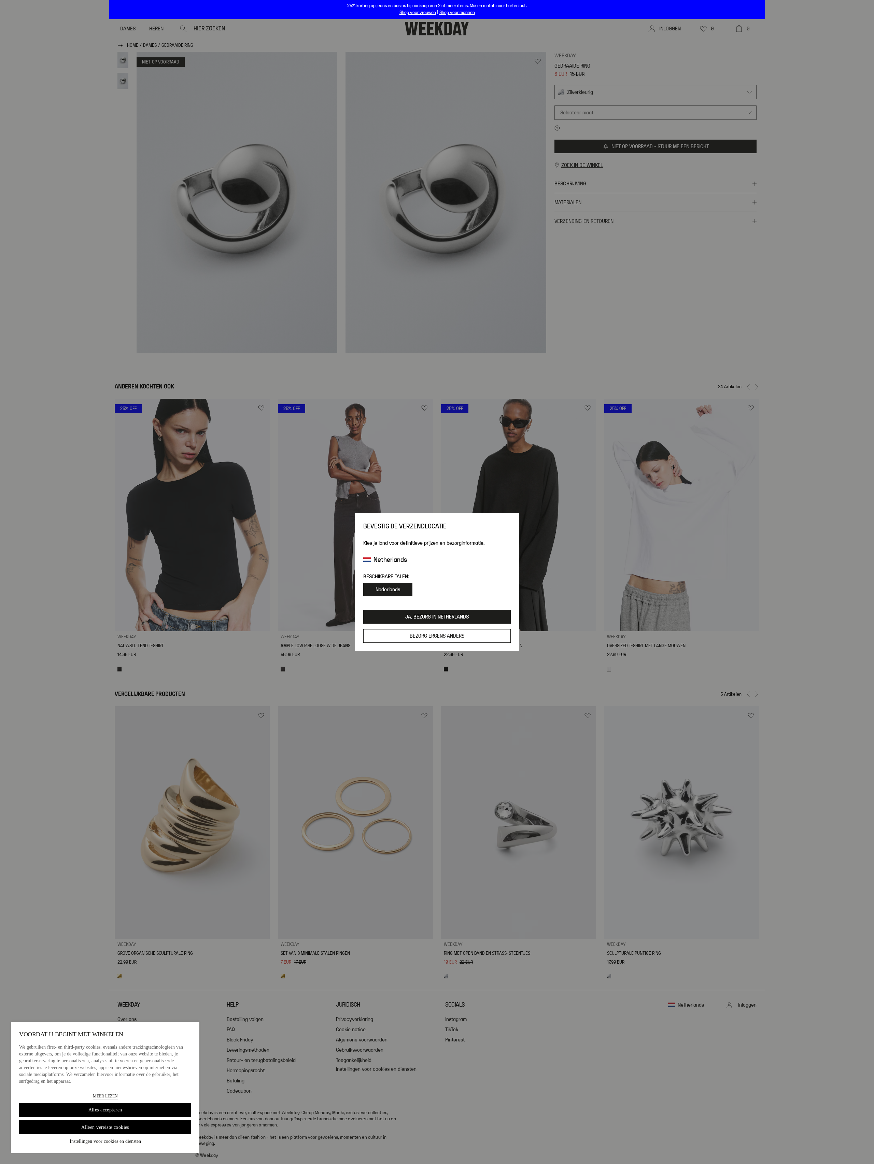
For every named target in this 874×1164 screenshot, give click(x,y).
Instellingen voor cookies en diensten (105, 1141)
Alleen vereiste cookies (105, 1127)
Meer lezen (105, 1096)
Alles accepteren (105, 1109)
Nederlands (388, 589)
